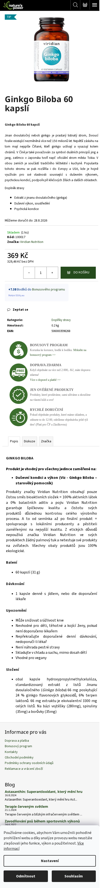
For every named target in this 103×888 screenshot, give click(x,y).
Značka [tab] (46, 441)
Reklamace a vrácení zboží (24, 768)
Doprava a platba (17, 740)
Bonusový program (18, 746)
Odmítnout (25, 876)
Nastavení (50, 860)
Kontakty (11, 752)
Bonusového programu (48, 289)
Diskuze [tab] (29, 441)
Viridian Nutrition (31, 242)
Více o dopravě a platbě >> (45, 380)
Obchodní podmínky (19, 757)
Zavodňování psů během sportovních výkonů (42, 821)
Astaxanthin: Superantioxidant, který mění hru (43, 791)
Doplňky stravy (61, 320)
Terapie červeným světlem (26, 806)
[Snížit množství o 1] (29, 272)
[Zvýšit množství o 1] (52, 272)
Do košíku (81, 272)
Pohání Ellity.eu (16, 295)
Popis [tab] (14, 441)
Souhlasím (73, 876)
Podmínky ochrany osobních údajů (29, 763)
